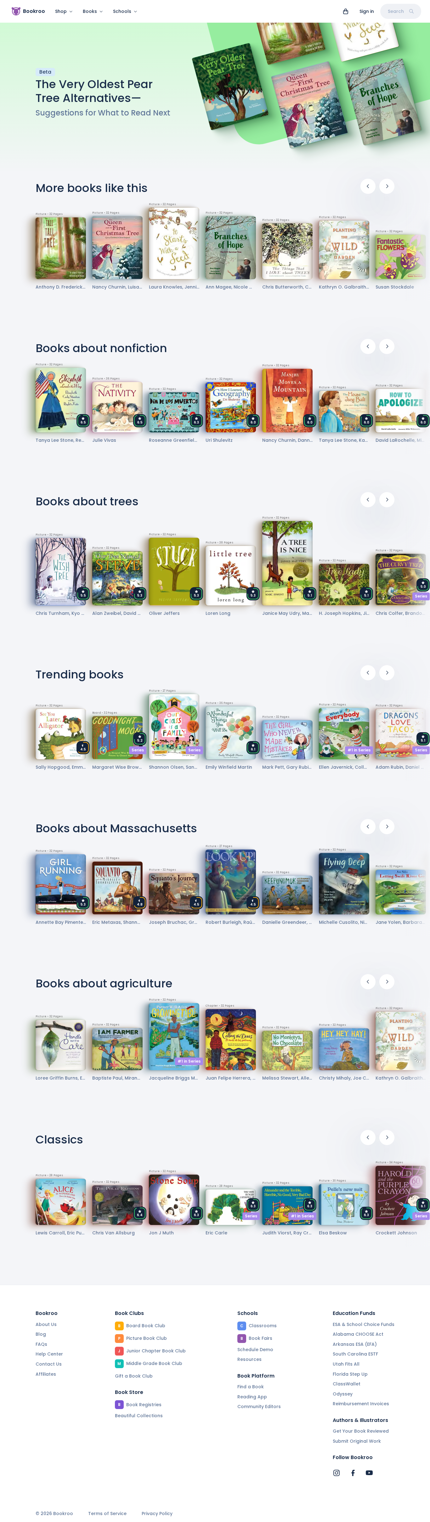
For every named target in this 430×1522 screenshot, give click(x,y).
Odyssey (343, 1394)
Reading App (252, 1397)
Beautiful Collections (139, 1415)
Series (421, 596)
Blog (41, 1334)
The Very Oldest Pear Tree (94, 91)
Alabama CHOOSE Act (358, 1334)
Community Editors (259, 1406)
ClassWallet (346, 1384)
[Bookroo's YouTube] (369, 1472)
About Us (46, 1324)
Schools (122, 11)
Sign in (366, 11)
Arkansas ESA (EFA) (355, 1344)
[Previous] (368, 186)
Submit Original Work (357, 1441)
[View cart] (345, 11)
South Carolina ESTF (355, 1354)
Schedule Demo (255, 1349)
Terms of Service (107, 1514)
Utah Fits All (346, 1364)
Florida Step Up (350, 1374)
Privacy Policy (157, 1514)
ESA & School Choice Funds (363, 1324)
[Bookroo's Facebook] (352, 1472)
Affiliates (46, 1374)
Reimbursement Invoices (361, 1404)
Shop (61, 11)
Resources (249, 1359)
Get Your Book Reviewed (361, 1431)
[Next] (386, 186)
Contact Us (49, 1364)
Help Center (49, 1354)
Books (90, 11)
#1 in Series (359, 750)
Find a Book (250, 1387)
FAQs (41, 1344)
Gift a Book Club (134, 1376)
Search (396, 11)
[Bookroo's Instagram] (336, 1472)
